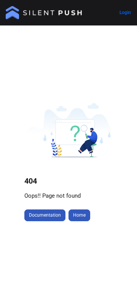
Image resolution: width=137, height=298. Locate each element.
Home (79, 215)
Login (125, 12)
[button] (119, 279)
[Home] (44, 12)
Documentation (45, 215)
